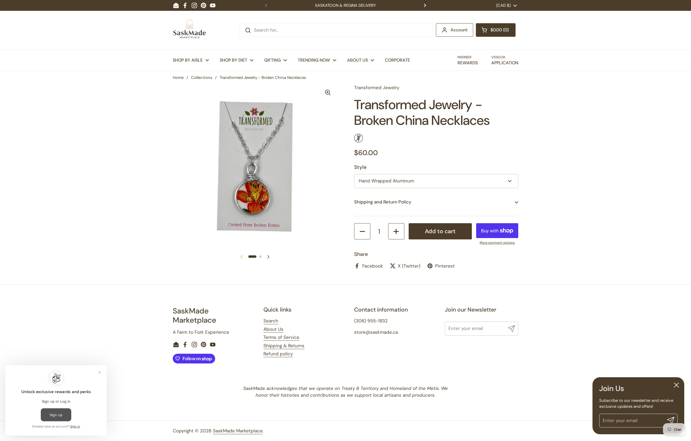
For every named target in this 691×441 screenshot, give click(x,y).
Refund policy (278, 354)
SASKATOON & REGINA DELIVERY (345, 5)
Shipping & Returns (283, 346)
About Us (273, 329)
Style (360, 167)
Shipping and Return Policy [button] (382, 202)
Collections (201, 77)
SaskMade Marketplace (238, 431)
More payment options (497, 242)
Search (270, 321)
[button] (496, 30)
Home (178, 77)
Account (459, 30)
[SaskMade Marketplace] (190, 30)
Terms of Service (281, 337)
